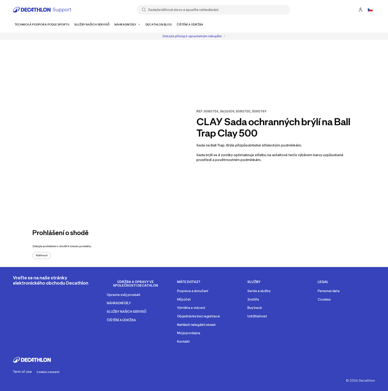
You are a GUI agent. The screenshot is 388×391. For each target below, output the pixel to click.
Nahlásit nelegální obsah (196, 325)
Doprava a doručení (192, 291)
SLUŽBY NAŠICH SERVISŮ (126, 311)
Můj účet (184, 299)
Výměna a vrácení (191, 308)
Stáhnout (41, 255)
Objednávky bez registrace (198, 316)
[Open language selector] (370, 10)
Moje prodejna (188, 333)
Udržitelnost (257, 316)
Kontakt (183, 341)
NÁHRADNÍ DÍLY (119, 303)
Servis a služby (259, 291)
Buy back (254, 308)
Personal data (329, 291)
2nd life (253, 299)
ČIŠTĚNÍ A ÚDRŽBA (121, 320)
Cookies (324, 299)
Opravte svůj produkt (123, 295)
